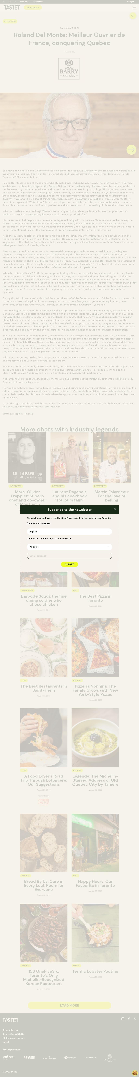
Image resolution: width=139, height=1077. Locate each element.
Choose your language (38, 523)
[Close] (115, 509)
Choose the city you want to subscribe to (49, 538)
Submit (69, 564)
